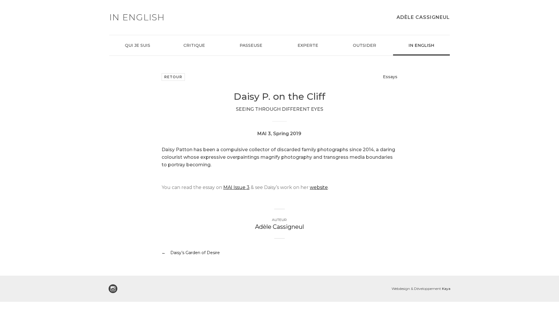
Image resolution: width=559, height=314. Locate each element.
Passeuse (251, 45)
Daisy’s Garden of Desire (195, 252)
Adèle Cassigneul (423, 17)
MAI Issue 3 (236, 187)
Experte (308, 45)
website (319, 187)
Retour (173, 77)
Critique (194, 45)
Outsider (364, 45)
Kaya (446, 288)
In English (421, 45)
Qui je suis (137, 45)
